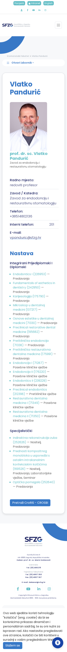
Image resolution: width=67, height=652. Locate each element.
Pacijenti (19, 3)
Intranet (35, 3)
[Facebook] (27, 10)
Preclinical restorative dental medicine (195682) (34, 329)
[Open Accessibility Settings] (57, 642)
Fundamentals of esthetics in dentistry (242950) (34, 285)
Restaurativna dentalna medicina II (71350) (30, 414)
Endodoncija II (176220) (30, 372)
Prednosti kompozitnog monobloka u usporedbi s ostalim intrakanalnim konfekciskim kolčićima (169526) (31, 460)
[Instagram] (45, 10)
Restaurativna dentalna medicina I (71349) (30, 400)
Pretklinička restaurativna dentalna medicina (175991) (33, 351)
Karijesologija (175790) (29, 296)
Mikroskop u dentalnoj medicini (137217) (29, 307)
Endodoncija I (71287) (28, 363)
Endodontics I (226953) (30, 274)
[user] (21, 10)
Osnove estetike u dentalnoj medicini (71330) (33, 320)
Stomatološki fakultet (18, 56)
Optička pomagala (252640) (34, 482)
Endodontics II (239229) (30, 381)
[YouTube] (33, 10)
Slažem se (12, 645)
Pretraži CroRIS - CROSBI (30, 503)
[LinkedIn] (39, 10)
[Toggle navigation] (58, 25)
